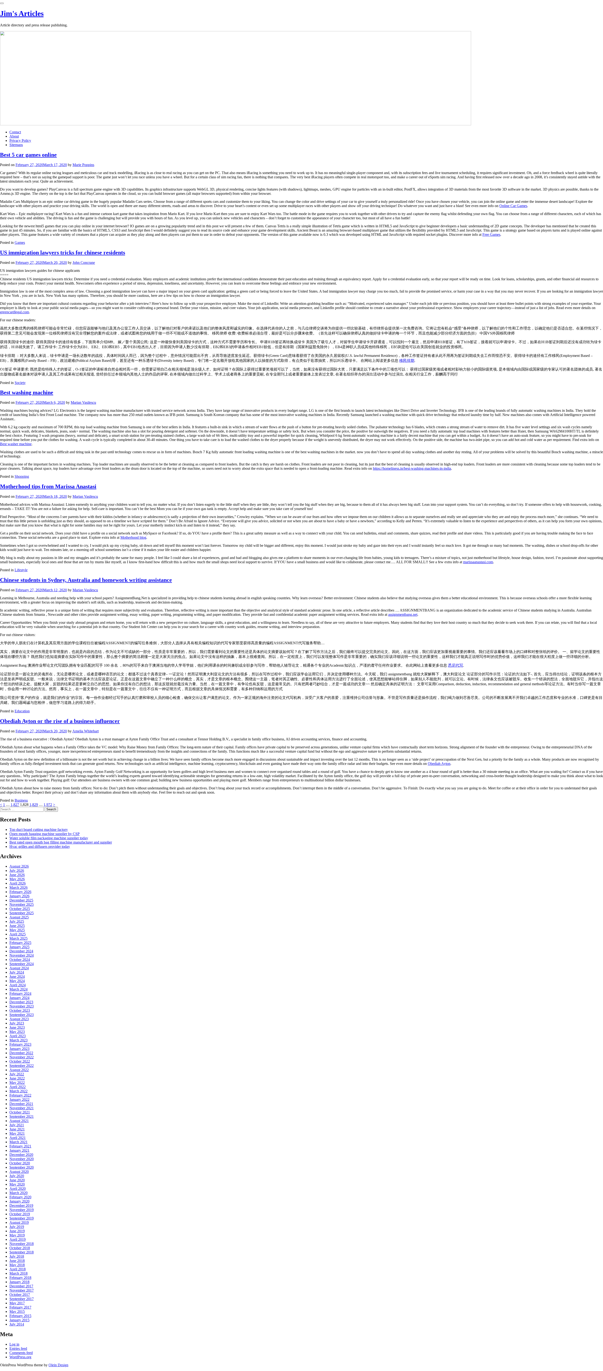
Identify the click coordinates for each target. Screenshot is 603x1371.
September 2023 (21, 1015)
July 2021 (16, 1125)
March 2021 (18, 1142)
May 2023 (17, 1032)
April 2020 (17, 1189)
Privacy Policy (20, 141)
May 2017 (17, 1303)
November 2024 (21, 955)
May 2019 (17, 1235)
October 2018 (19, 1248)
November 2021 (21, 1108)
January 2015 (19, 1320)
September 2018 (21, 1252)
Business (21, 800)
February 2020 (20, 1197)
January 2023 (19, 1049)
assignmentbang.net (402, 614)
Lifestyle (21, 570)
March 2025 (18, 938)
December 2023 (21, 1002)
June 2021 (17, 1129)
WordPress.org (20, 1357)
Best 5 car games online (28, 155)
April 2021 (17, 1138)
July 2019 (16, 1227)
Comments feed (21, 1353)
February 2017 (20, 1307)
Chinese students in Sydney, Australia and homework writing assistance (86, 580)
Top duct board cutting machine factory (38, 830)
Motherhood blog (133, 537)
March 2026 (18, 887)
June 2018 (17, 1261)
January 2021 (19, 1150)
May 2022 (17, 1083)
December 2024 (21, 951)
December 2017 (21, 1286)
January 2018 (19, 1282)
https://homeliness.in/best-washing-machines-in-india (412, 468)
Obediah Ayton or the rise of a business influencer (60, 721)
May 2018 (17, 1265)
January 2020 (19, 1201)
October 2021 (19, 1112)
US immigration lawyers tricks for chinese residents (62, 252)
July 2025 (16, 921)
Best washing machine (26, 392)
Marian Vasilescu (83, 402)
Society (20, 383)
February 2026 (20, 892)
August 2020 (19, 1172)
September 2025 (21, 913)
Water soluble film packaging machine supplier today (48, 838)
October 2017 (19, 1295)
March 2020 (18, 1193)
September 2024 (21, 964)
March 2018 (18, 1273)
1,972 (48, 805)
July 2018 (16, 1256)
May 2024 (17, 981)
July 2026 (16, 871)
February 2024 (20, 994)
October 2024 (19, 960)
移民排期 (406, 361)
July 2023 (16, 1023)
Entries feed (18, 1349)
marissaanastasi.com (478, 562)
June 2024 (17, 977)
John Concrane (84, 263)
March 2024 (18, 989)
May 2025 (17, 930)
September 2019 (21, 1218)
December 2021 (21, 1104)
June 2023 (17, 1027)
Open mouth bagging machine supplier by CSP (44, 834)
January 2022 (19, 1100)
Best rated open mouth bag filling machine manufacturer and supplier (60, 842)
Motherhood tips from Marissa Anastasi (48, 486)
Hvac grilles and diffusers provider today (39, 847)
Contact (15, 132)
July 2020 (16, 1176)
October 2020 (19, 1163)
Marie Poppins (83, 165)
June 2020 (17, 1180)
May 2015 (17, 1312)
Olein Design (58, 1365)
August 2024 (19, 968)
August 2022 (19, 1070)
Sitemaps (16, 145)
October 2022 (19, 1061)
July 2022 (16, 1074)
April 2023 (17, 1036)
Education (22, 711)
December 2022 (21, 1053)
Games (20, 243)
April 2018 (17, 1269)
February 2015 (20, 1316)
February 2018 (20, 1278)
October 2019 (19, 1214)
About (14, 136)
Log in (14, 1344)
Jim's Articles (22, 13)
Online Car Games (513, 206)
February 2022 (20, 1095)
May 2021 (17, 1133)
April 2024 (17, 985)
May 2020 (17, 1184)
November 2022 (21, 1057)
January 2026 (19, 896)
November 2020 (21, 1159)
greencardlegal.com (14, 312)
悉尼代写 (455, 665)
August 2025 (19, 917)
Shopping (22, 476)
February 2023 (20, 1044)
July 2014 (16, 1324)
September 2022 (21, 1066)
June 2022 (17, 1078)
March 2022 (18, 1091)
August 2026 (19, 866)
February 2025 (20, 943)
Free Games (491, 235)
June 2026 (17, 875)
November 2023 (21, 1006)
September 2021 (21, 1116)
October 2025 (19, 909)
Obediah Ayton (439, 764)
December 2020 (21, 1155)
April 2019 (17, 1239)
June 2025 (17, 926)
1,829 (33, 805)
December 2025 (21, 900)
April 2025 (17, 934)
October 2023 (19, 1010)
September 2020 (21, 1167)
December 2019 (21, 1206)
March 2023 (18, 1040)
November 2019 (21, 1210)
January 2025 (19, 947)
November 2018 (21, 1244)
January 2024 (19, 998)
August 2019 (19, 1222)
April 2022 (17, 1087)
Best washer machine (16, 444)
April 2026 (17, 883)
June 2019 (17, 1231)
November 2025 (21, 904)
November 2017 (21, 1290)
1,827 (15, 805)
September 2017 (21, 1299)
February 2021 (20, 1146)
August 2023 (19, 1019)
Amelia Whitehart (85, 731)
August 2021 (19, 1121)
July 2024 (16, 972)
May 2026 (17, 879)
